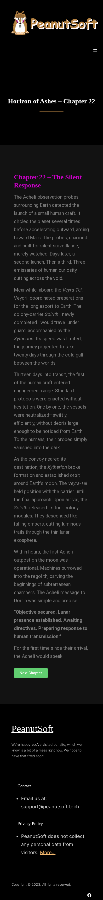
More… (48, 852)
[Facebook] (89, 895)
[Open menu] (95, 50)
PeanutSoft (32, 728)
